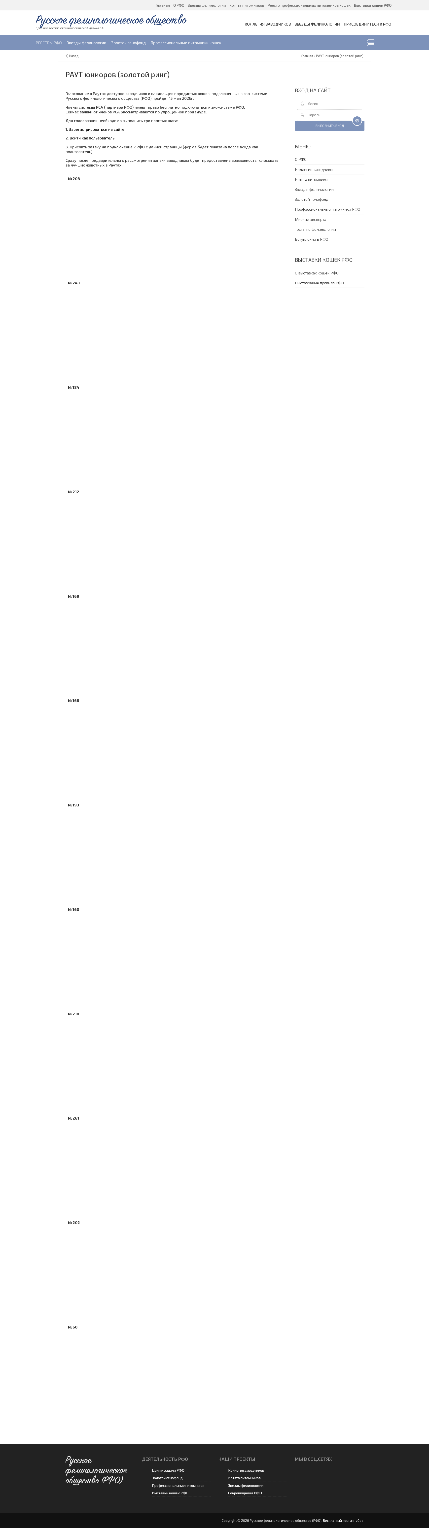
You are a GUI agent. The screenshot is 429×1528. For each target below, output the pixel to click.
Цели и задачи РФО (168, 1470)
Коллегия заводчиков (246, 1470)
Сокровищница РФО (245, 1493)
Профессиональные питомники (178, 1485)
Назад (74, 56)
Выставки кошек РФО (170, 1493)
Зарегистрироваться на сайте (96, 129)
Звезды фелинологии (245, 1485)
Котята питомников (244, 1478)
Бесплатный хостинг (339, 1521)
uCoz (359, 1521)
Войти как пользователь (92, 137)
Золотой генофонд (167, 1478)
